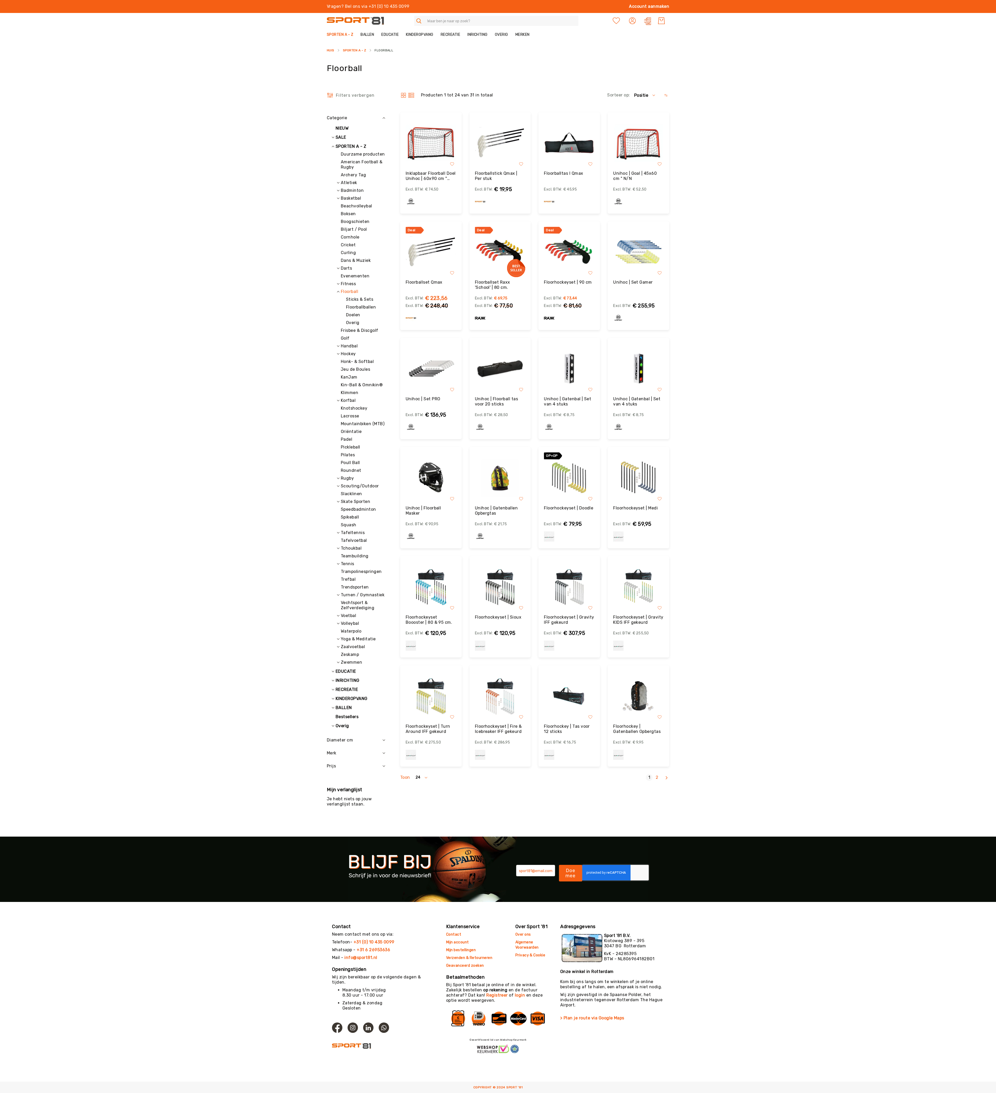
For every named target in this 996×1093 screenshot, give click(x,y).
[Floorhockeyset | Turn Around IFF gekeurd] (431, 696)
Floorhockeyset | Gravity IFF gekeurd (569, 620)
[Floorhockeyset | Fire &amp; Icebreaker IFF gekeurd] (500, 696)
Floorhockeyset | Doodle (568, 508)
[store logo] (355, 21)
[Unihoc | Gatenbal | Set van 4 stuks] (569, 368)
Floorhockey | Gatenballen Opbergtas (637, 729)
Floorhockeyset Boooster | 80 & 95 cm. (429, 620)
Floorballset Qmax (424, 282)
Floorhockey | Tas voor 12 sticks (567, 729)
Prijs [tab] (331, 765)
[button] (633, 21)
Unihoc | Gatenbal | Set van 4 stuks (567, 401)
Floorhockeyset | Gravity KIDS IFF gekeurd (638, 620)
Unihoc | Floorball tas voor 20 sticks (496, 401)
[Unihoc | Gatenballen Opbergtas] (500, 477)
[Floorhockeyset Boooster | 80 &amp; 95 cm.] (431, 587)
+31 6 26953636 (373, 949)
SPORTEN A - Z (354, 50)
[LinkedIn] (368, 1027)
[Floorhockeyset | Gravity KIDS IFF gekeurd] (638, 587)
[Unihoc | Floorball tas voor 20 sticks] (500, 368)
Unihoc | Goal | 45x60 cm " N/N (635, 176)
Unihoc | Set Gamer (633, 282)
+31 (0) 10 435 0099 (374, 942)
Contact (453, 934)
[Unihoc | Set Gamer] (638, 252)
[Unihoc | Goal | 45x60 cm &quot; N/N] (638, 143)
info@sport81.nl (360, 957)
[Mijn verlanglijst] (616, 21)
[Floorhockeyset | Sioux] (500, 587)
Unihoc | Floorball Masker (423, 511)
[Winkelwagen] (661, 21)
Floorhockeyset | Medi (635, 508)
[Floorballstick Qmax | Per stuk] (500, 143)
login (520, 995)
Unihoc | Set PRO (423, 398)
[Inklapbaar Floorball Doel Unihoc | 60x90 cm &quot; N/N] (431, 143)
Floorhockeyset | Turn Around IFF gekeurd (428, 729)
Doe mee (570, 873)
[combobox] (496, 21)
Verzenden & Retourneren (469, 958)
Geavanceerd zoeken (465, 965)
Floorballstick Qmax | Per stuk (496, 176)
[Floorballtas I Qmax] (569, 143)
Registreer (497, 995)
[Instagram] (353, 1027)
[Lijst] (411, 95)
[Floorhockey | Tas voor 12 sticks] (569, 696)
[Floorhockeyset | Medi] (638, 477)
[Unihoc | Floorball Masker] (431, 477)
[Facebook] (337, 1027)
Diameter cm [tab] (340, 740)
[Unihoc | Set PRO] (431, 368)
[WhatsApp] (384, 1027)
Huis (330, 50)
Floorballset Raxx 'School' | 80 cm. (492, 285)
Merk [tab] (331, 753)
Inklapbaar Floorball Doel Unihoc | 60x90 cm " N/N (431, 176)
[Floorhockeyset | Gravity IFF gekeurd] (569, 587)
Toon (405, 777)
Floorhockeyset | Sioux (498, 617)
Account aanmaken (649, 6)
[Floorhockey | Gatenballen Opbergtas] (638, 696)
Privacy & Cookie (530, 955)
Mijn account (457, 942)
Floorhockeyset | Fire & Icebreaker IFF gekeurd (498, 729)
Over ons (523, 934)
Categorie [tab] (337, 117)
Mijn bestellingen (461, 950)
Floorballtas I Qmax (563, 173)
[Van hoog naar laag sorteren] (666, 95)
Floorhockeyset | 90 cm (568, 282)
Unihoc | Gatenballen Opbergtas (496, 511)
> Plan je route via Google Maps (592, 1017)
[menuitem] (342, 35)
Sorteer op (618, 95)
